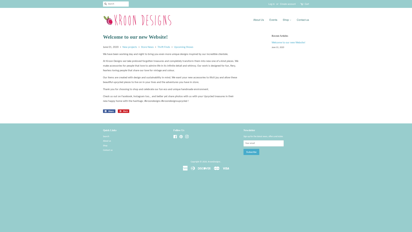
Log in (271, 3)
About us (107, 141)
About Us (258, 20)
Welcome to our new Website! (288, 42)
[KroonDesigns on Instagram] (187, 137)
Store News (147, 47)
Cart (307, 3)
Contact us (303, 20)
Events (273, 20)
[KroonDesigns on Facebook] (175, 137)
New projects (129, 47)
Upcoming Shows (183, 47)
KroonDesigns (214, 162)
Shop (286, 20)
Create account (288, 3)
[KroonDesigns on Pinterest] (181, 137)
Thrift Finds (164, 47)
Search (106, 136)
